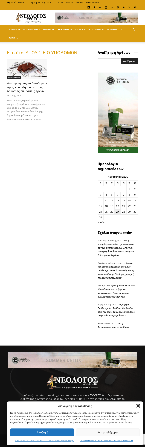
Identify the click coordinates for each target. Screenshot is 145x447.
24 (100, 211)
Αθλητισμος (113, 29)
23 (135, 206)
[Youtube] (135, 7)
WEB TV (69, 2)
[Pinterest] (117, 7)
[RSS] (123, 7)
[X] (129, 7)
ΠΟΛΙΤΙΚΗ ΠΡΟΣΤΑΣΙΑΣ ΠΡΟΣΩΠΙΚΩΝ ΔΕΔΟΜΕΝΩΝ (106, 440)
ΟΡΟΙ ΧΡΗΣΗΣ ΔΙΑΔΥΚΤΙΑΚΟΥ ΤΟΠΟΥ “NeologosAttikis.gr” (44, 440)
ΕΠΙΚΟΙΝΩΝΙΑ (92, 2)
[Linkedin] (112, 7)
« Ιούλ (101, 222)
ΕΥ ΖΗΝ (12, 38)
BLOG (60, 2)
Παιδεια (79, 29)
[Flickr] (100, 7)
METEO (79, 2)
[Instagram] (106, 7)
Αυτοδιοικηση (30, 29)
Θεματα (47, 29)
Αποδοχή (42, 432)
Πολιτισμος (94, 29)
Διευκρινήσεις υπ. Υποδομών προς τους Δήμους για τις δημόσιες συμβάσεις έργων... (27, 87)
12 (111, 200)
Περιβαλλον (63, 29)
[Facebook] (94, 7)
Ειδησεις (13, 29)
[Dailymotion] (88, 7)
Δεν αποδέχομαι (107, 432)
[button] (138, 406)
